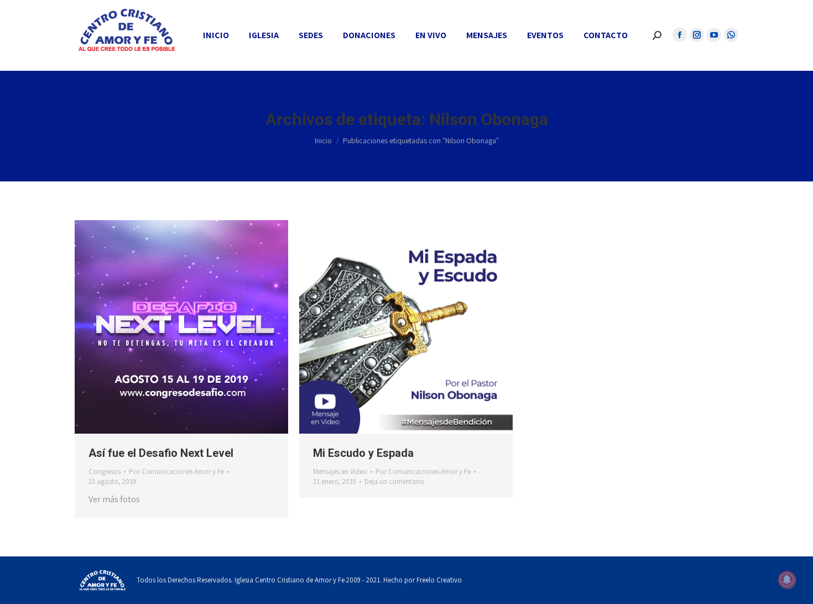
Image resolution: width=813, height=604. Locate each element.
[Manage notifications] (787, 580)
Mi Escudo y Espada (363, 453)
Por (176, 471)
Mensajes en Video (340, 471)
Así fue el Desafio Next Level (160, 453)
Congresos (104, 471)
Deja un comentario (394, 481)
